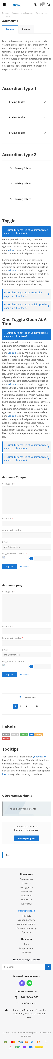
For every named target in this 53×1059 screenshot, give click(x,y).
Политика (26, 899)
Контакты (26, 903)
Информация (26, 910)
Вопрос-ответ (26, 948)
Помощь (26, 915)
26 (37, 706)
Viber (22, 983)
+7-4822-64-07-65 (28, 997)
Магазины (26, 895)
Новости (26, 883)
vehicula (12, 249)
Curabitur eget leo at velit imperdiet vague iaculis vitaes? (26, 231)
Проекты (26, 932)
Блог (26, 944)
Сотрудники (26, 887)
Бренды (26, 952)
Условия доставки (26, 923)
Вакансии (26, 891)
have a (5, 774)
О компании (26, 879)
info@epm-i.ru (29, 1003)
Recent (26, 29)
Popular (10, 29)
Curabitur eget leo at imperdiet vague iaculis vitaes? (23, 294)
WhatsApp (29, 983)
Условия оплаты (26, 919)
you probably (40, 756)
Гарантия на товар (26, 928)
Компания (26, 874)
